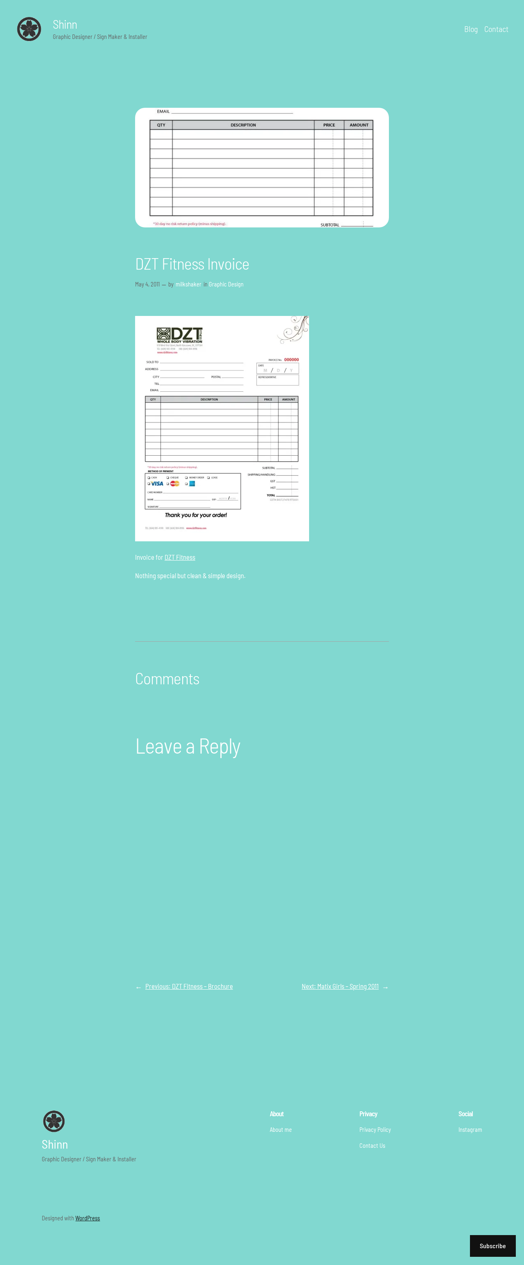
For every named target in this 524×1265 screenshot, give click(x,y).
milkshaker (188, 284)
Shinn (65, 23)
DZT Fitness (180, 557)
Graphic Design (226, 284)
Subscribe (493, 1245)
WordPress (87, 1218)
